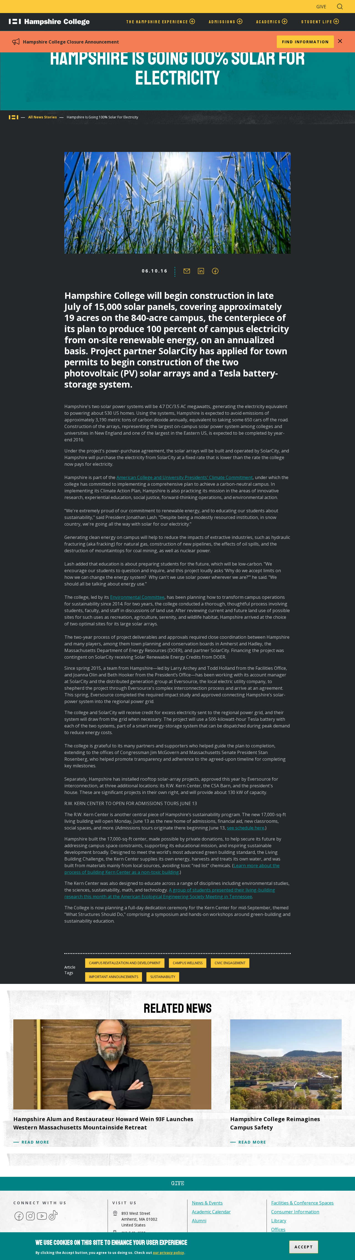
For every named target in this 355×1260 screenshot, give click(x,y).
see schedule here (245, 828)
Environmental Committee (137, 597)
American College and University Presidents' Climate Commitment (184, 477)
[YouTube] (42, 1220)
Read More (35, 1142)
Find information (305, 41)
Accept (304, 1246)
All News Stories (42, 117)
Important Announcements (113, 976)
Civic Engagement (230, 963)
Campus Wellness (187, 963)
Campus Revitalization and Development (125, 963)
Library (278, 1221)
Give (321, 7)
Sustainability (162, 976)
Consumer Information (295, 1212)
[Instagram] (30, 1220)
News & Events (207, 1203)
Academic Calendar (211, 1212)
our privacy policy (168, 1252)
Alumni (199, 1221)
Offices (278, 1229)
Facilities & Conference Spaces (302, 1203)
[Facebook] (19, 1220)
